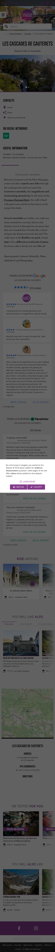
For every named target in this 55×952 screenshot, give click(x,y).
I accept (38, 487)
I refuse (20, 487)
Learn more (29, 481)
